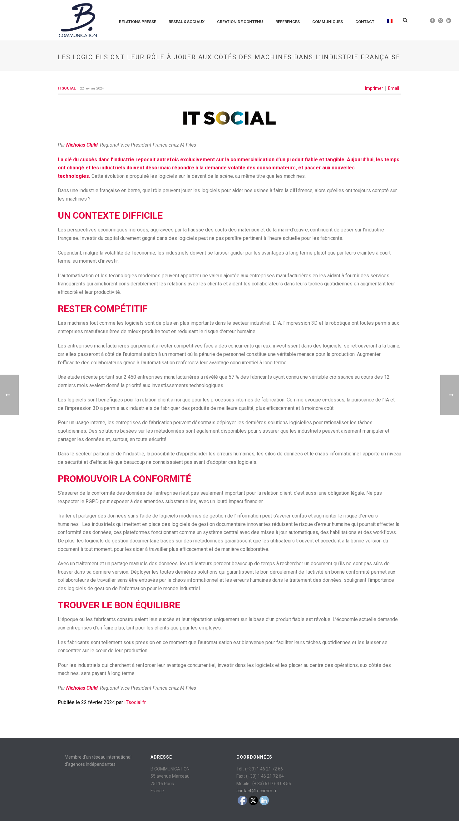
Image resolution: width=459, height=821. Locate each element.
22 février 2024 (92, 88)
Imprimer (374, 88)
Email (393, 88)
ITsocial (67, 88)
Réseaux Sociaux (187, 21)
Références (287, 21)
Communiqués (327, 21)
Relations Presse (137, 21)
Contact (364, 21)
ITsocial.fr (135, 702)
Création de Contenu (240, 21)
